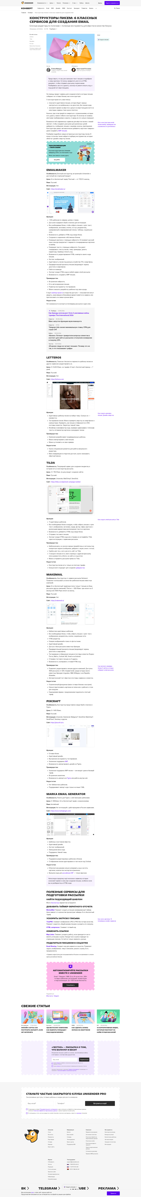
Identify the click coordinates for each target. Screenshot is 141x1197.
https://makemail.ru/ (57, 600)
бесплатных (55, 903)
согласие (58, 1063)
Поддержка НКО (71, 1144)
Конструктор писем (110, 1132)
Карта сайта (51, 1146)
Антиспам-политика (91, 1134)
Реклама (107, 1188)
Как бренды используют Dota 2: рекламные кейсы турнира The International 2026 (69, 314)
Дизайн (58, 8)
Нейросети (40, 8)
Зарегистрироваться (112, 3)
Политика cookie (90, 1141)
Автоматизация (109, 1139)
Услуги (59, 3)
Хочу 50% (57, 159)
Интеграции (108, 1144)
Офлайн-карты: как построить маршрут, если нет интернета (32, 1030)
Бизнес (91, 8)
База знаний (70, 1134)
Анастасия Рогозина (84, 69)
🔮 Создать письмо (103, 39)
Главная (23, 12)
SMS (52, 8)
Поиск (118, 8)
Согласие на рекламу (91, 1151)
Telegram (56, 996)
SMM (63, 8)
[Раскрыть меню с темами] (96, 8)
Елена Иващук (56, 69)
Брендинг (77, 8)
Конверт (30, 12)
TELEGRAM (47, 1188)
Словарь (69, 1137)
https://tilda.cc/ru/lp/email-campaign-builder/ (66, 482)
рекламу (79, 1113)
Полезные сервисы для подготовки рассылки (35, 49)
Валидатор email (109, 1134)
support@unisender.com (73, 1162)
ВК (23, 1188)
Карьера (50, 1144)
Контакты (50, 1134)
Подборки (52, 29)
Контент (69, 8)
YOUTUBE (78, 1188)
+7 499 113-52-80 (73, 1166)
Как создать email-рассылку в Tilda (108, 519)
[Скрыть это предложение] (76, 1187)
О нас (49, 1132)
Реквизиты (51, 1137)
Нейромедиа (51, 1176)
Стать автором (52, 1169)
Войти (100, 3)
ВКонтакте (49, 996)
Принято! (113, 1193)
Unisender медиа (52, 1179)
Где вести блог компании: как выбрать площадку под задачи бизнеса (57, 1030)
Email (47, 8)
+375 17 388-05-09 (74, 1169)
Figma (69, 778)
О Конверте (51, 1162)
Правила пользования (91, 1132)
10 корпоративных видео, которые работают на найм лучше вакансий (107, 1030)
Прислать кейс (52, 1171)
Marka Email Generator (35, 46)
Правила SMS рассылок (92, 1153)
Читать (50, 1164)
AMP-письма (62, 131)
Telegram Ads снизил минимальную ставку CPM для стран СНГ (69, 328)
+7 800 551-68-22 (74, 1164)
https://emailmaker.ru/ (58, 189)
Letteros (31, 36)
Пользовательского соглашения (48, 1109)
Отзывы (50, 1142)
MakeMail (32, 41)
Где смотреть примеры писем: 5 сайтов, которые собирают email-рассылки (106, 668)
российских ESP (67, 873)
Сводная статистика (110, 1142)
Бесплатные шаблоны (110, 1137)
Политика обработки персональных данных (92, 1137)
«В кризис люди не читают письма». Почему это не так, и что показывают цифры (69, 347)
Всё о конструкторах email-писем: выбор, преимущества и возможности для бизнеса (107, 124)
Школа (87, 3)
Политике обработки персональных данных (45, 1110)
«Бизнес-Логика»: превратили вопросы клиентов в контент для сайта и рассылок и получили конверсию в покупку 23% (70, 338)
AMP (66, 761)
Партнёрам (51, 1139)
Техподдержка (71, 1139)
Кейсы (81, 3)
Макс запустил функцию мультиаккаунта (65, 321)
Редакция (50, 1166)
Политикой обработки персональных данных (67, 1070)
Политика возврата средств (91, 1144)
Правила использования (74, 1069)
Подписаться (84, 1059)
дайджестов (80, 568)
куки (32, 1192)
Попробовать (71, 985)
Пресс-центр (70, 1142)
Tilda (31, 39)
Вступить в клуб (100, 1103)
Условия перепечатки (53, 1174)
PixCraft (31, 43)
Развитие (84, 8)
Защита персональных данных (92, 1148)
